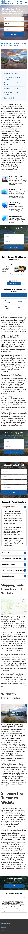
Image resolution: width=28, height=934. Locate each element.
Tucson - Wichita (7, 301)
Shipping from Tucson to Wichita (12, 93)
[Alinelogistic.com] (7, 2)
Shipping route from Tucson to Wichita (14, 84)
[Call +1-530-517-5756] (17, 2)
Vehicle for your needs (11, 73)
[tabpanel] (13, 270)
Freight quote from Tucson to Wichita (13, 78)
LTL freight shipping (14, 283)
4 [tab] (16, 281)
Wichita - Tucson (7, 307)
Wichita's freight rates (11, 88)
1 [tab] (10, 281)
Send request (14, 247)
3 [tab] (14, 281)
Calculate (14, 34)
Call (14, 885)
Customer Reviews (10, 98)
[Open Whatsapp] (21, 2)
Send (14, 492)
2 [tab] (12, 281)
